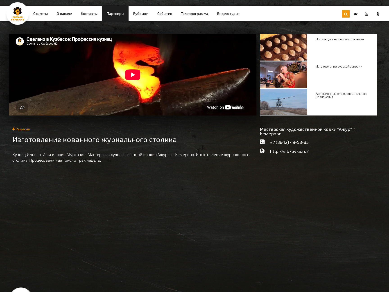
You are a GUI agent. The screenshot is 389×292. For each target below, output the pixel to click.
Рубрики (140, 13)
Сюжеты (40, 13)
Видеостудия (228, 13)
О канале (64, 13)
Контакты (89, 13)
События (164, 13)
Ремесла (22, 129)
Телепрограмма (194, 13)
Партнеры (115, 13)
